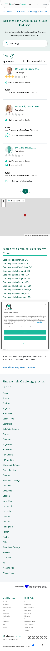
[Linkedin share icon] (37, 638)
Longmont (7, 506)
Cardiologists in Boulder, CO (15, 293)
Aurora (6, 398)
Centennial (8, 423)
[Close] (45, 304)
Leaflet (27, 235)
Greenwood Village (11, 480)
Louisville (7, 511)
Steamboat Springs (11, 547)
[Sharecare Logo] (18, 4)
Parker (6, 531)
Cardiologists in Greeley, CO (15, 282)
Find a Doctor (8, 11)
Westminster (8, 567)
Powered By (19, 586)
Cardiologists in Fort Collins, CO (17, 267)
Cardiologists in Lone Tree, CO (17, 285)
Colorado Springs (11, 428)
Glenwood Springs (11, 464)
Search (30, 4)
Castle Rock (8, 418)
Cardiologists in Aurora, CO (15, 263)
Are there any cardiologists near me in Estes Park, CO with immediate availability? (23, 358)
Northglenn (8, 526)
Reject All (25, 332)
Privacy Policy (40, 322)
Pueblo (6, 536)
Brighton (6, 408)
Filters (9, 55)
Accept (25, 338)
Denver (6, 434)
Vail (4, 562)
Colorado (44, 11)
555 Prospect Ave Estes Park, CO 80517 (21, 92)
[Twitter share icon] (41, 638)
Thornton (7, 557)
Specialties (21, 11)
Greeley (6, 475)
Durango (7, 439)
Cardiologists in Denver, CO (15, 259)
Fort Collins (8, 454)
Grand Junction (9, 470)
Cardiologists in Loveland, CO (16, 270)
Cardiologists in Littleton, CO (16, 274)
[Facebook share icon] (30, 638)
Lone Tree (7, 500)
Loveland (7, 516)
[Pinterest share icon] (45, 638)
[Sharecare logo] (25, 636)
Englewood (8, 444)
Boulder (6, 403)
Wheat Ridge (8, 572)
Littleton (6, 495)
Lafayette (7, 485)
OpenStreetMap (37, 235)
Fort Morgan (8, 459)
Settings (25, 344)
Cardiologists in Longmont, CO (17, 297)
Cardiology (32, 11)
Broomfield (7, 413)
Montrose (7, 521)
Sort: (32, 61)
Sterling (6, 552)
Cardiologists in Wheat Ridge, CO (18, 289)
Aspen (5, 392)
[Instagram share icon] (34, 638)
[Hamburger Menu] (7, 4)
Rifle (5, 542)
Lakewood (7, 490)
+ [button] (3, 201)
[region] (25, 325)
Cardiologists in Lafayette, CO (16, 278)
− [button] (3, 204)
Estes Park (7, 449)
